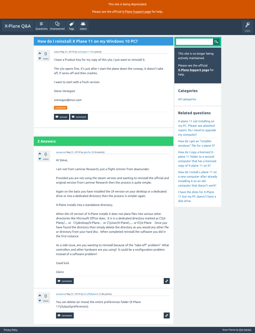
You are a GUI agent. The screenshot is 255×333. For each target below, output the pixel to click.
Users (83, 28)
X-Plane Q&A (18, 26)
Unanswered (57, 28)
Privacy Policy (11, 330)
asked (57, 51)
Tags (71, 28)
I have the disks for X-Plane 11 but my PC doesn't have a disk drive (197, 196)
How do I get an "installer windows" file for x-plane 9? (196, 143)
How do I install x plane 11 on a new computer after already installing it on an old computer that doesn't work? (197, 178)
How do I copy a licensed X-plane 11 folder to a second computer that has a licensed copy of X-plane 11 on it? (197, 158)
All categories (187, 99)
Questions (41, 28)
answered (61, 152)
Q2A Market (245, 330)
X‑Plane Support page (136, 11)
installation (60, 108)
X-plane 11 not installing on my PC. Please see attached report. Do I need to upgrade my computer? (197, 127)
